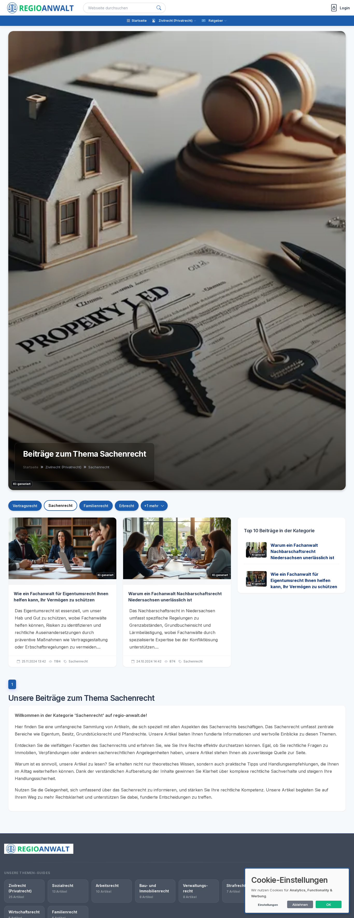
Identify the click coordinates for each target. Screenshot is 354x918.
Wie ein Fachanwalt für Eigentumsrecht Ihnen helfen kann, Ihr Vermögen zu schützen (304, 580)
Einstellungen (268, 905)
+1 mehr (151, 506)
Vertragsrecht (25, 506)
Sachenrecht (60, 505)
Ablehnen (300, 904)
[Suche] (159, 7)
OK (328, 904)
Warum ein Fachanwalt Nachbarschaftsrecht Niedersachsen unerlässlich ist (302, 551)
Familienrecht (96, 506)
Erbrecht (126, 506)
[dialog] (297, 891)
